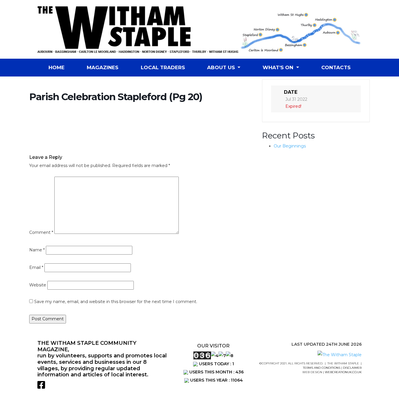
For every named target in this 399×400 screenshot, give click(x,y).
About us (221, 67)
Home (56, 67)
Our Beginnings (290, 146)
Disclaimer (352, 368)
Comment (41, 232)
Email (36, 267)
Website (37, 285)
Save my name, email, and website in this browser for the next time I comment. (115, 301)
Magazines (102, 67)
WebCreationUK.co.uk (343, 372)
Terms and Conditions (321, 368)
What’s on (279, 67)
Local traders (163, 67)
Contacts (336, 67)
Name (37, 250)
